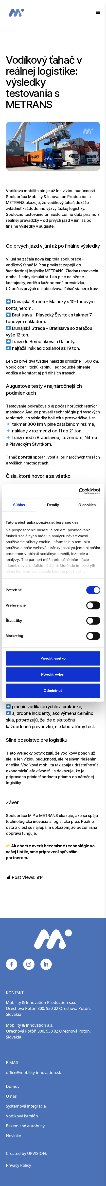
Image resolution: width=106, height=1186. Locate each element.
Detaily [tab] (53, 505)
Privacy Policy (18, 1165)
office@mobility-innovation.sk (33, 1072)
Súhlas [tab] (19, 505)
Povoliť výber (53, 674)
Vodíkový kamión (22, 1116)
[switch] (88, 603)
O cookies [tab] (87, 505)
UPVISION (36, 1153)
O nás (11, 1096)
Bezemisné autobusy (25, 1126)
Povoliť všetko (53, 658)
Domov (12, 1086)
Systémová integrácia (26, 1106)
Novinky (13, 1135)
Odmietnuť (53, 690)
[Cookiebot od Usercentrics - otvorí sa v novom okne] (78, 491)
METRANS (15, 202)
